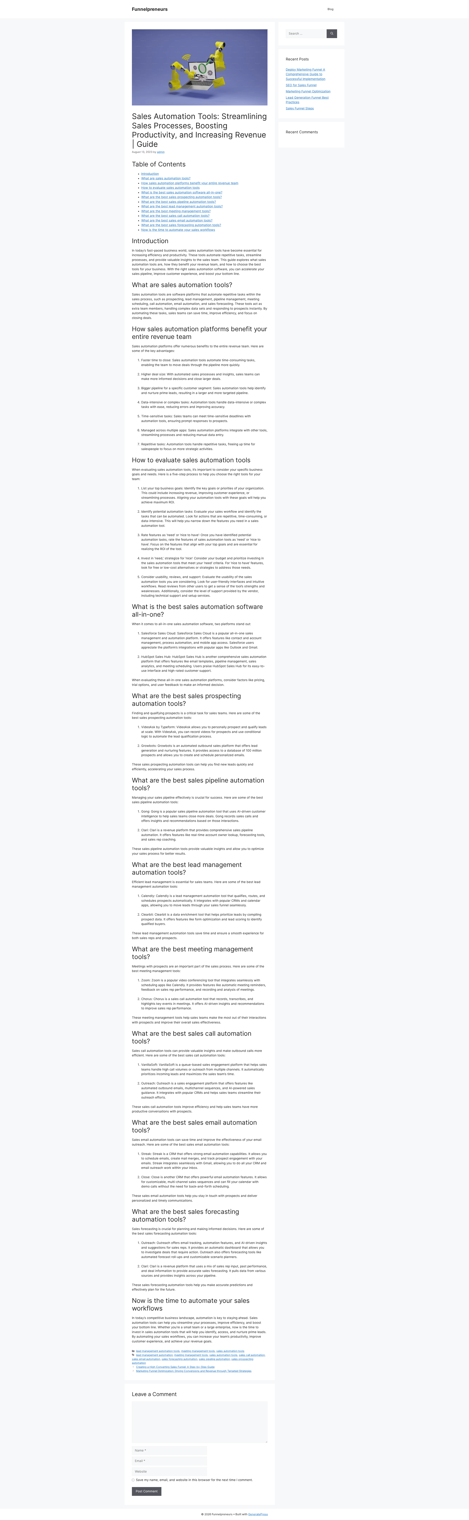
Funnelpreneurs (150, 9)
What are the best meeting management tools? (176, 211)
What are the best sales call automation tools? (175, 216)
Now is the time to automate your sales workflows (178, 230)
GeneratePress (258, 1514)
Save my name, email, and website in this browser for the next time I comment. (194, 1480)
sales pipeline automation (214, 1359)
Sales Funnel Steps (300, 108)
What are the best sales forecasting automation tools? (181, 225)
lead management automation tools (158, 1350)
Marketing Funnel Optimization (308, 91)
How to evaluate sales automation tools (170, 187)
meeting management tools (198, 1350)
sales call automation (252, 1355)
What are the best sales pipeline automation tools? (178, 202)
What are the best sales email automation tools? (177, 220)
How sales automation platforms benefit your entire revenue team (189, 183)
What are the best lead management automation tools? (182, 206)
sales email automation (146, 1359)
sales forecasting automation (179, 1359)
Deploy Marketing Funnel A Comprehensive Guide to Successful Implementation (305, 74)
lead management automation (154, 1355)
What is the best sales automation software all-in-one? (181, 192)
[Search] (332, 33)
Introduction (150, 174)
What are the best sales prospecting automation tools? (181, 197)
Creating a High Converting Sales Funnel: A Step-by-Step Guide (175, 1366)
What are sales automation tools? (166, 178)
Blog (330, 9)
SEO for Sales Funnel (301, 85)
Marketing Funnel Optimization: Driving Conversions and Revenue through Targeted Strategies (194, 1370)
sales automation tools (230, 1350)
